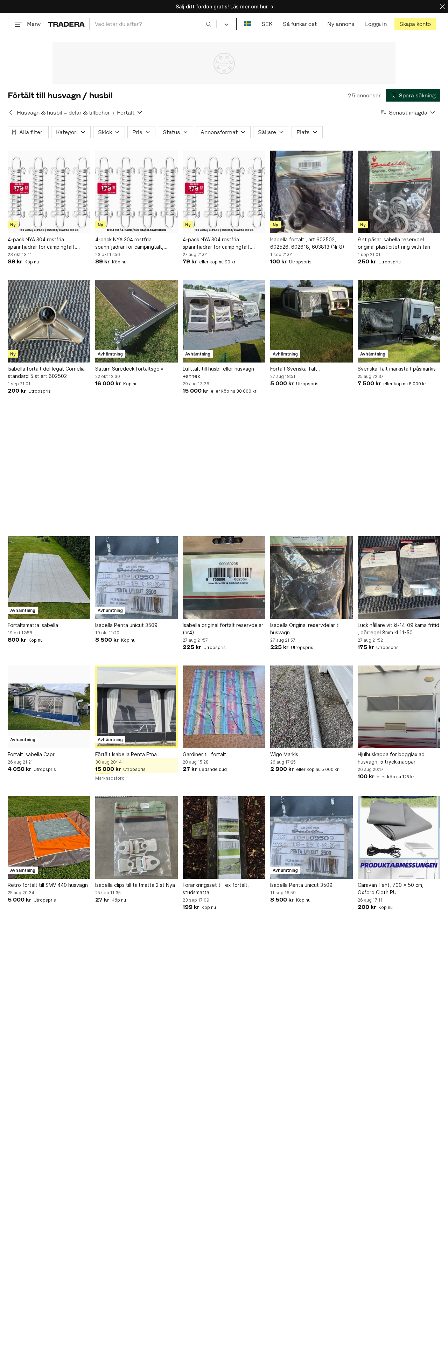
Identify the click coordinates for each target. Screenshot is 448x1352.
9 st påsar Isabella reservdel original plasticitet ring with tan (394, 243)
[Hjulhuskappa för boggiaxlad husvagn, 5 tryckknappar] (399, 706)
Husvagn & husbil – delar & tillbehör (63, 113)
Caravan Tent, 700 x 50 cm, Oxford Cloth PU (391, 888)
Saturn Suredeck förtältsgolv (129, 369)
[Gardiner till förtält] (224, 706)
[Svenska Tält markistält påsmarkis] (399, 321)
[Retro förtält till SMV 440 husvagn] (49, 837)
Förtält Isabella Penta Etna (126, 754)
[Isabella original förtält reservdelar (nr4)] (224, 577)
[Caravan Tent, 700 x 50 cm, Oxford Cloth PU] (399, 837)
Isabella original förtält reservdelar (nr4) (223, 628)
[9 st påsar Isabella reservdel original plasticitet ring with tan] (399, 192)
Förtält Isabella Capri (32, 754)
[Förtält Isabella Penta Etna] (136, 706)
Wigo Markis (284, 754)
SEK (266, 24)
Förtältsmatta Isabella (33, 625)
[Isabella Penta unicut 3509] (136, 577)
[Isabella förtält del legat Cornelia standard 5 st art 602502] (49, 321)
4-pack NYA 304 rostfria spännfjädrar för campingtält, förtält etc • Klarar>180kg (42, 243)
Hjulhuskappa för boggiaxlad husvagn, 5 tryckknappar (391, 758)
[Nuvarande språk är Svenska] (247, 24)
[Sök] (208, 24)
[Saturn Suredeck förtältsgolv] (136, 321)
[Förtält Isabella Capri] (49, 706)
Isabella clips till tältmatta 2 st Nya (135, 885)
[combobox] (153, 24)
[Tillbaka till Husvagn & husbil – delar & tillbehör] (10, 112)
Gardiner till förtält (204, 754)
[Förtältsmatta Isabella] (49, 577)
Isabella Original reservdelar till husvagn (306, 628)
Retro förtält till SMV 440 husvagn (48, 885)
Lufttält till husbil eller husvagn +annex (218, 372)
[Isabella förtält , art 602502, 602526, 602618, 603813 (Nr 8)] (311, 192)
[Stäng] (442, 6)
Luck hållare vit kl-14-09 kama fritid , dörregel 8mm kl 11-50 (398, 628)
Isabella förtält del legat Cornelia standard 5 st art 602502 (46, 372)
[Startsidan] (66, 24)
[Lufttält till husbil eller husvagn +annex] (224, 321)
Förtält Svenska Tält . (295, 369)
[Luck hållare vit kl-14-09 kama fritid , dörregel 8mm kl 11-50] (399, 577)
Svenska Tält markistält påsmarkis (397, 369)
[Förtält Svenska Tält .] (311, 321)
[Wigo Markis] (311, 706)
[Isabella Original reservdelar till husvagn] (311, 577)
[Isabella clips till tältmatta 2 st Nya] (136, 837)
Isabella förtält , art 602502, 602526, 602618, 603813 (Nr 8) (307, 243)
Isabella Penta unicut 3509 (126, 625)
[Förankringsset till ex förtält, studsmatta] (224, 837)
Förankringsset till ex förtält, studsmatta (216, 888)
